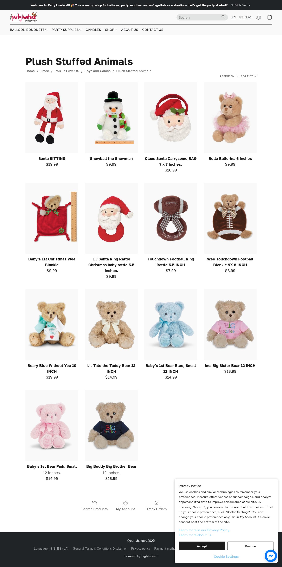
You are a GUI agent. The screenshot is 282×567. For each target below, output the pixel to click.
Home (30, 71)
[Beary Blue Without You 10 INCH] (51, 324)
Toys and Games (97, 71)
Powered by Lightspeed (141, 556)
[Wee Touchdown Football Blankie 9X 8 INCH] (230, 218)
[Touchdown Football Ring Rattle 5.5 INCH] (170, 218)
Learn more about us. (195, 535)
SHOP (110, 30)
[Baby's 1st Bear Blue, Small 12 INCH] (170, 324)
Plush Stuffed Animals (133, 71)
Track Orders (157, 509)
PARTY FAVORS (67, 71)
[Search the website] (223, 17)
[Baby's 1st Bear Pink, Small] (51, 425)
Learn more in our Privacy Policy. (204, 530)
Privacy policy (140, 548)
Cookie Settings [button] (226, 556)
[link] (240, 5)
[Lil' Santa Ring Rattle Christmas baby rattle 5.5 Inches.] (111, 218)
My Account (125, 509)
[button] (23, 17)
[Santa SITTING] (51, 117)
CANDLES (93, 30)
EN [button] (234, 17)
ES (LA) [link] (63, 548)
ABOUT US (129, 30)
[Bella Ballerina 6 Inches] (230, 117)
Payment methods (166, 548)
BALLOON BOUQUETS (27, 30)
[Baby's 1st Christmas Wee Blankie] (51, 218)
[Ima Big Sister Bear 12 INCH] (230, 324)
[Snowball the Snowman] (111, 117)
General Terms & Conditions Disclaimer (100, 548)
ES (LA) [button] (245, 17)
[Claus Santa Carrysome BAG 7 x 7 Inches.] (170, 117)
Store (44, 71)
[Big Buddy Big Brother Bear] (111, 425)
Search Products (95, 509)
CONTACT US (152, 30)
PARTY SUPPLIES (65, 30)
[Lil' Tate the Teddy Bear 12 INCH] (111, 324)
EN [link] (52, 548)
